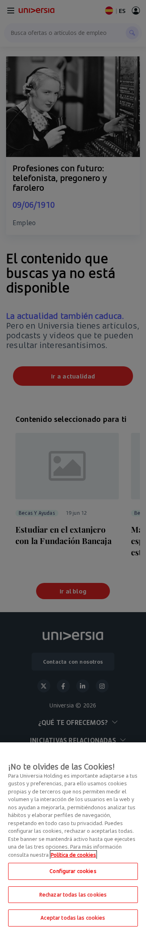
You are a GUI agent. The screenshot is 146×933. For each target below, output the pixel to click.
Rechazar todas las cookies (73, 894)
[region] (73, 837)
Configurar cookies (72, 871)
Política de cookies (73, 854)
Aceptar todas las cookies (73, 917)
